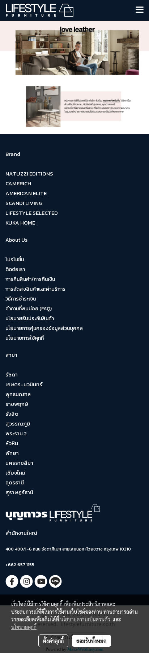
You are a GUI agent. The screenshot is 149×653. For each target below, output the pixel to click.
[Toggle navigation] (140, 10)
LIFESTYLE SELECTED (31, 213)
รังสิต (11, 414)
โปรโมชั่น (14, 259)
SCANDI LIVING (23, 203)
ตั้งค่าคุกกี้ (53, 640)
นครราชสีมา (19, 463)
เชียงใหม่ (15, 472)
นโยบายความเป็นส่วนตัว (85, 619)
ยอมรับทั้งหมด (91, 640)
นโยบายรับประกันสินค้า (29, 318)
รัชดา (11, 374)
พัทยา (12, 453)
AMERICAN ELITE (26, 193)
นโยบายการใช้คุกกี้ (24, 338)
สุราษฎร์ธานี (19, 492)
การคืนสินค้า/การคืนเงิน (30, 279)
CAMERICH (18, 183)
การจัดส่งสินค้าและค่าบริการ (35, 289)
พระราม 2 (16, 433)
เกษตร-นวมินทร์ (23, 384)
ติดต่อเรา (15, 269)
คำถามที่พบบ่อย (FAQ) (28, 309)
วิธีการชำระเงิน (20, 299)
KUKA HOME (20, 222)
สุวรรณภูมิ (17, 423)
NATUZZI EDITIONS (29, 173)
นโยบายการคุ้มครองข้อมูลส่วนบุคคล (44, 328)
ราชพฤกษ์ (16, 404)
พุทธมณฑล (18, 394)
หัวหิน (11, 443)
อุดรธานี (14, 482)
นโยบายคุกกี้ (24, 627)
